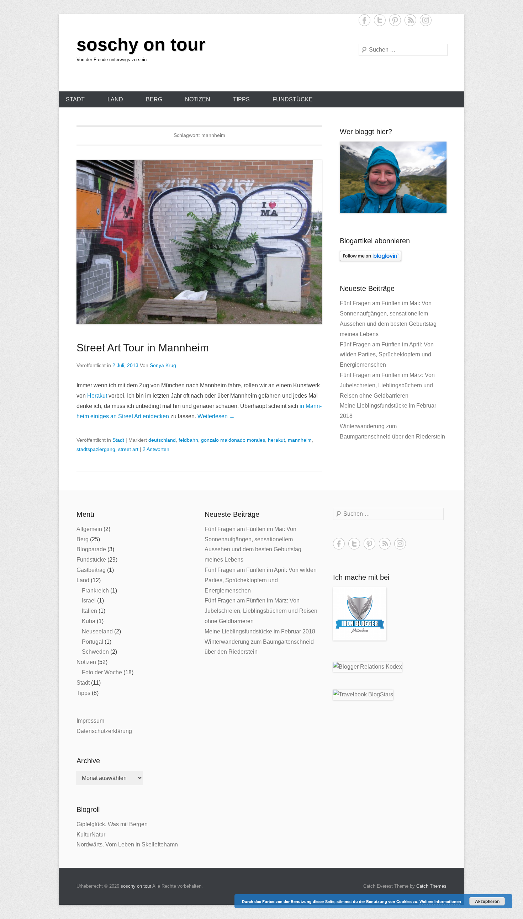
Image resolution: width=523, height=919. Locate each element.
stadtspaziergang (95, 449)
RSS (410, 20)
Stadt (75, 99)
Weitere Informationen (440, 901)
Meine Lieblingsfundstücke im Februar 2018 (260, 631)
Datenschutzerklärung (104, 731)
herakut (276, 440)
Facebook (364, 20)
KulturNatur (90, 835)
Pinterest (395, 20)
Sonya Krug (163, 365)
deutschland (162, 440)
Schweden (95, 652)
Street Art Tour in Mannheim (142, 348)
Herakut (97, 396)
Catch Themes (431, 886)
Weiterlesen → (216, 416)
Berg (154, 99)
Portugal (92, 642)
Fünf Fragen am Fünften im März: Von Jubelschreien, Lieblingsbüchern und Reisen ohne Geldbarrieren (387, 385)
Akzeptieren (487, 901)
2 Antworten (156, 449)
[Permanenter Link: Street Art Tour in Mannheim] (199, 242)
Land (115, 99)
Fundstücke (293, 99)
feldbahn (188, 440)
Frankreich (95, 591)
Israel (89, 600)
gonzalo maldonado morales (233, 440)
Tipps (241, 99)
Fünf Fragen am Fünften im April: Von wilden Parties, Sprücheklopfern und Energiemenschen (387, 354)
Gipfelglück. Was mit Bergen (112, 824)
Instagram (426, 20)
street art (128, 449)
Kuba (88, 621)
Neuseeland (97, 631)
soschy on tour (140, 44)
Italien (89, 611)
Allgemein (89, 529)
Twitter (380, 20)
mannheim (300, 440)
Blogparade (91, 549)
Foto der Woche (102, 672)
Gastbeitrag (91, 570)
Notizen (197, 99)
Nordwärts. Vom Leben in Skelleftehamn (127, 844)
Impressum (90, 721)
